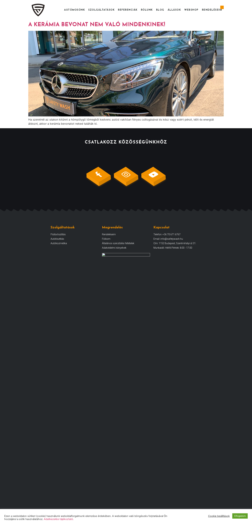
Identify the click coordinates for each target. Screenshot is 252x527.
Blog (160, 10)
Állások (174, 10)
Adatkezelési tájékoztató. (59, 519)
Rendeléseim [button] (212, 10)
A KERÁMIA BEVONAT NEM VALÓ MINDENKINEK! (96, 25)
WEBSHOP (191, 10)
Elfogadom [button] (240, 516)
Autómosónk (74, 10)
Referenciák (127, 10)
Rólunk (147, 10)
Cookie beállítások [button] (219, 516)
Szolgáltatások (101, 10)
